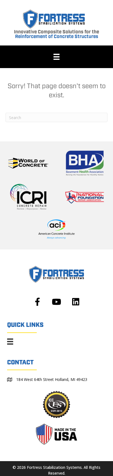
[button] (37, 302)
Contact (20, 363)
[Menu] (56, 56)
